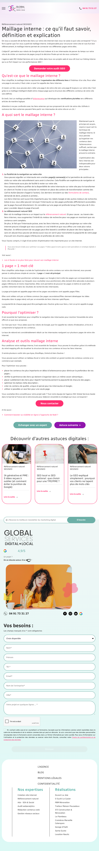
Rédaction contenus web (29, 810)
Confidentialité (49, 783)
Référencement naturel (28, 799)
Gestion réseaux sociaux (28, 813)
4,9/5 (21, 551)
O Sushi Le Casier (63, 799)
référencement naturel (56, 214)
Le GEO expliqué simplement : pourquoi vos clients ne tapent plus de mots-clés (82, 480)
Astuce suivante (68, 425)
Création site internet (27, 795)
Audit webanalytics (26, 806)
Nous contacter (49, 403)
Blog (41, 772)
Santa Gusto (60, 831)
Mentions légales (49, 778)
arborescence (39, 99)
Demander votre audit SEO (49, 68)
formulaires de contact (79, 193)
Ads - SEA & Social (26, 802)
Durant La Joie (61, 795)
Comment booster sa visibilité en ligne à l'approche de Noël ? (31, 415)
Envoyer (49, 749)
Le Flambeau (61, 816)
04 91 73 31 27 (19, 613)
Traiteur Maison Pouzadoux (67, 806)
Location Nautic (62, 834)
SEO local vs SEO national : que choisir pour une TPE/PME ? (48, 478)
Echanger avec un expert (32, 425)
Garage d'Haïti (61, 827)
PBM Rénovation (62, 802)
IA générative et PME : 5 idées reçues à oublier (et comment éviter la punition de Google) (16, 481)
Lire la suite (9, 497)
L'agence (43, 766)
